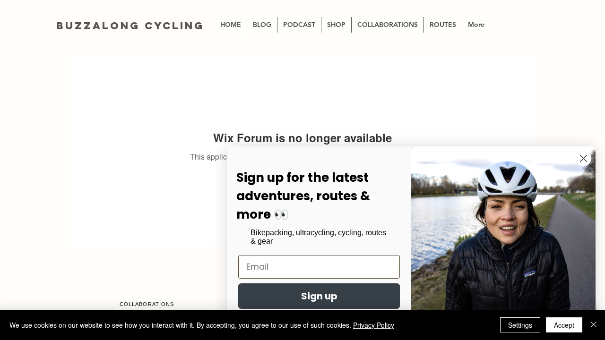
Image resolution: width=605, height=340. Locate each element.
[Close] (593, 324)
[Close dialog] (583, 158)
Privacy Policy (373, 325)
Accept (564, 325)
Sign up (319, 296)
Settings (520, 325)
